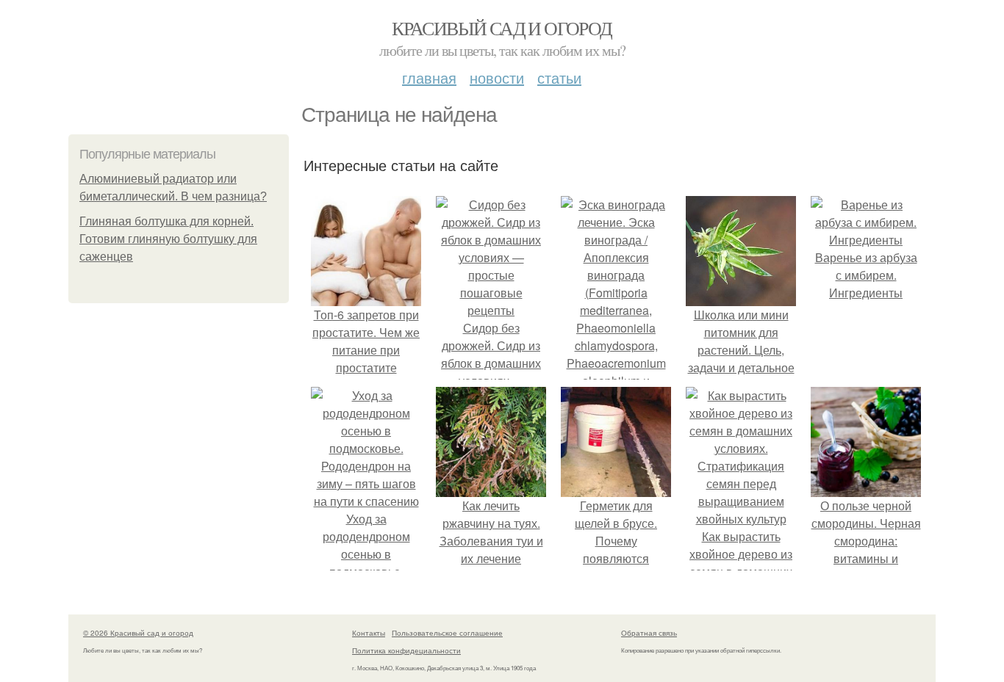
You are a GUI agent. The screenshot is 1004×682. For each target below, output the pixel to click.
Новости (497, 77)
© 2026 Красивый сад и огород (138, 633)
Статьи (559, 77)
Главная (429, 77)
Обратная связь (649, 633)
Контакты (368, 633)
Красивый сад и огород (502, 27)
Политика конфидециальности (406, 650)
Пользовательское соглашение (447, 633)
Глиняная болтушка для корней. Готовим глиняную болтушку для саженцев (168, 239)
